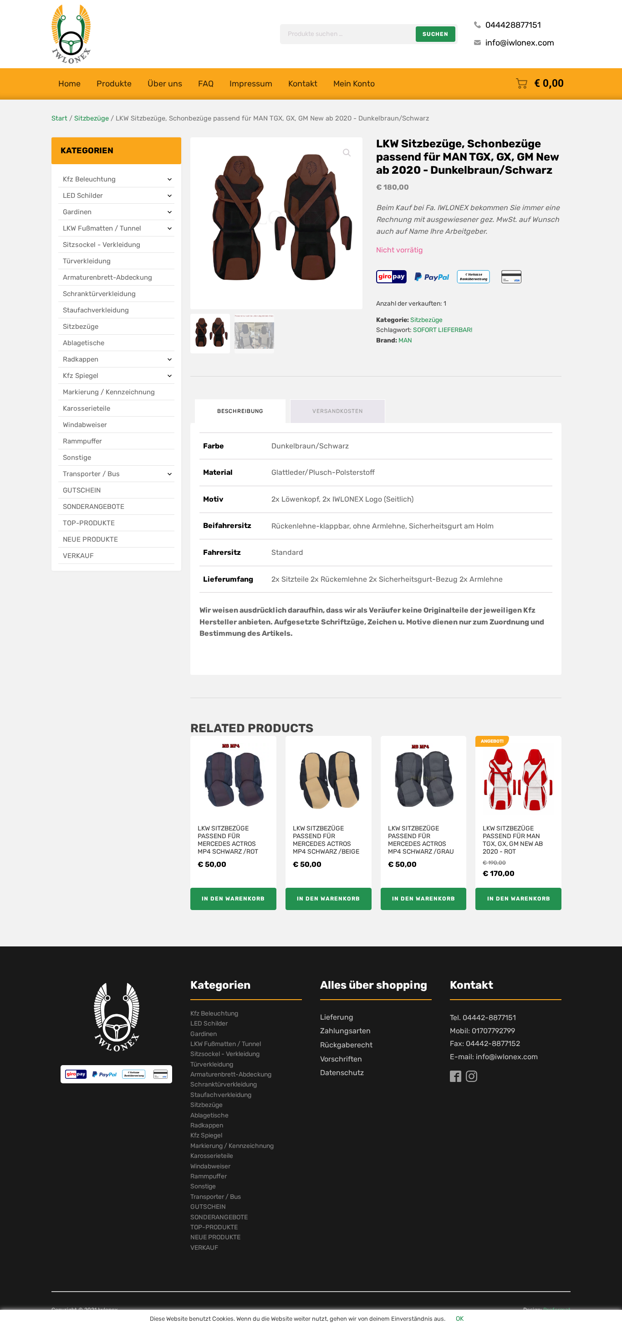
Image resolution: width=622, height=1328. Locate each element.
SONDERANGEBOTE (93, 507)
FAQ (206, 84)
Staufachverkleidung (96, 310)
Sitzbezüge (91, 118)
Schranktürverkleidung (99, 294)
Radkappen (80, 359)
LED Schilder (83, 195)
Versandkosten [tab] (337, 411)
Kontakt (302, 84)
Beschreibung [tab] (240, 411)
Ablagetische (83, 343)
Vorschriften (341, 1059)
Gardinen (77, 212)
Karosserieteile (86, 408)
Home (69, 84)
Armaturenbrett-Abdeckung (107, 277)
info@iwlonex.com (519, 43)
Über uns (165, 84)
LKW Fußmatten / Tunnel (102, 228)
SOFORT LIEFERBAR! (442, 330)
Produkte (114, 84)
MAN (405, 340)
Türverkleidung (87, 261)
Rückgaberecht (346, 1045)
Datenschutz (342, 1072)
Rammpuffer (82, 441)
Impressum (250, 84)
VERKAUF (78, 556)
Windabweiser (85, 425)
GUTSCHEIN (82, 490)
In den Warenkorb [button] (233, 898)
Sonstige (77, 457)
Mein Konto (354, 84)
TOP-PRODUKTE (89, 523)
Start (59, 118)
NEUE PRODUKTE (90, 539)
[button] (347, 153)
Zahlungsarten (345, 1030)
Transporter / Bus (91, 474)
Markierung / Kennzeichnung (109, 392)
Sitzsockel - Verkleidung (101, 245)
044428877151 (513, 25)
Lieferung (336, 1017)
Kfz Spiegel (80, 376)
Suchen (436, 34)
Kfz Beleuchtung (89, 179)
